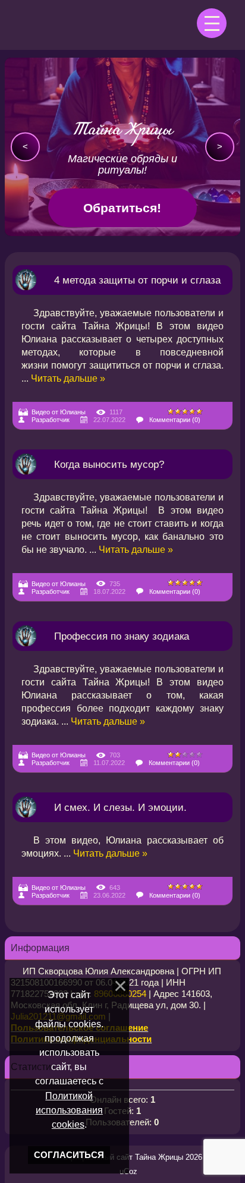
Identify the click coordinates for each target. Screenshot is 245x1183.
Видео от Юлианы (59, 412)
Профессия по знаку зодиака (121, 636)
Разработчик (51, 419)
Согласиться (69, 1155)
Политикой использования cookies (69, 1109)
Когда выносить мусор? (109, 464)
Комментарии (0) (174, 419)
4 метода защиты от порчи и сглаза (137, 280)
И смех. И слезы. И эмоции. (120, 807)
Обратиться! (122, 208)
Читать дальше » (68, 378)
